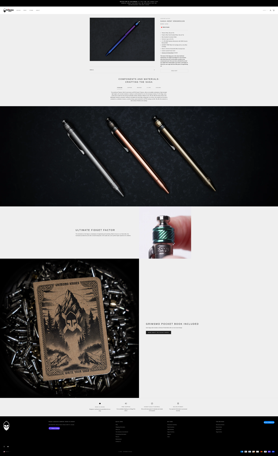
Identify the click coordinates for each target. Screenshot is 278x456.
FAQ (117, 424)
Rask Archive (219, 427)
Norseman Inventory (172, 424)
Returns (117, 436)
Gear (168, 436)
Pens (25, 10)
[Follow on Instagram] (4, 446)
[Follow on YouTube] (8, 446)
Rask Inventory (170, 427)
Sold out (174, 70)
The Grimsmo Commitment (122, 431)
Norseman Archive (220, 424)
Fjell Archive (218, 429)
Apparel (169, 434)
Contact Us (118, 441)
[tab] (119, 88)
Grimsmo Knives (165, 18)
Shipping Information (120, 427)
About (38, 10)
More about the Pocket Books (158, 332)
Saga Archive (219, 431)
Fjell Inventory (170, 429)
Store (31, 10)
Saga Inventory (170, 431)
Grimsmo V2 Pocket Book (167, 52)
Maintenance (119, 439)
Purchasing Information (121, 434)
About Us (118, 429)
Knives (19, 10)
